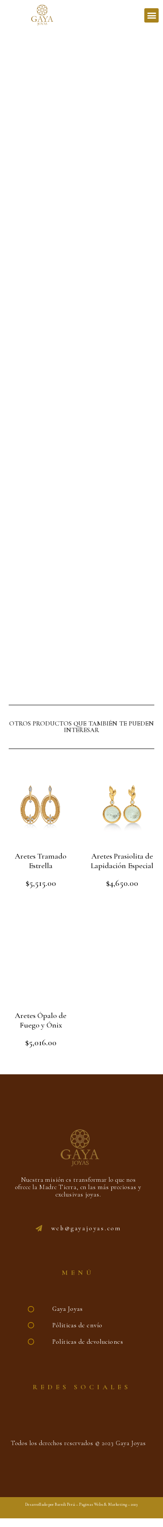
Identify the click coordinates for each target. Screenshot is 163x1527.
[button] (151, 15)
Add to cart (40, 902)
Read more (122, 902)
